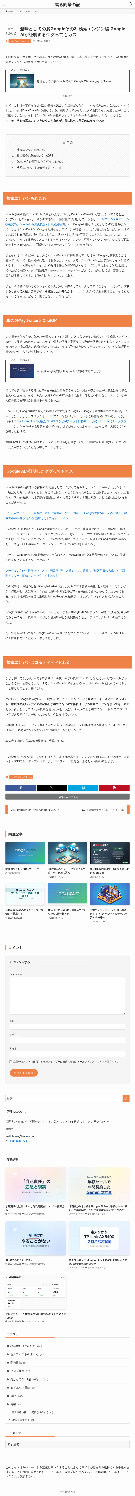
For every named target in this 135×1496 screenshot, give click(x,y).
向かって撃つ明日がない (29, 1379)
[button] (20, 788)
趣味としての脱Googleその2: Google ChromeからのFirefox (74, 81)
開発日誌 (19, 1362)
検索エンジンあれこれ (31, 150)
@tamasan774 (18, 1141)
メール (13, 1034)
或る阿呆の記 (67, 4)
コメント (16, 974)
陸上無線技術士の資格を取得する (32, 1412)
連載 (15, 1404)
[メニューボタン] (4, 4)
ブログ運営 (20, 1371)
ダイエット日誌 (23, 1387)
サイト (13, 1048)
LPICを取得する (23, 1419)
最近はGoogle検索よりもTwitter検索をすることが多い (71, 371)
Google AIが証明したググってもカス (40, 161)
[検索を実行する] (126, 1098)
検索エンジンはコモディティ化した (39, 167)
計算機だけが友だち (26, 1346)
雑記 (16, 1396)
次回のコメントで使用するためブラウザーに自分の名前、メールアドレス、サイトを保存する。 (66, 1061)
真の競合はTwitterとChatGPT (35, 155)
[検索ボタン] (131, 4)
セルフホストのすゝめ (20, 41)
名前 (12, 1020)
